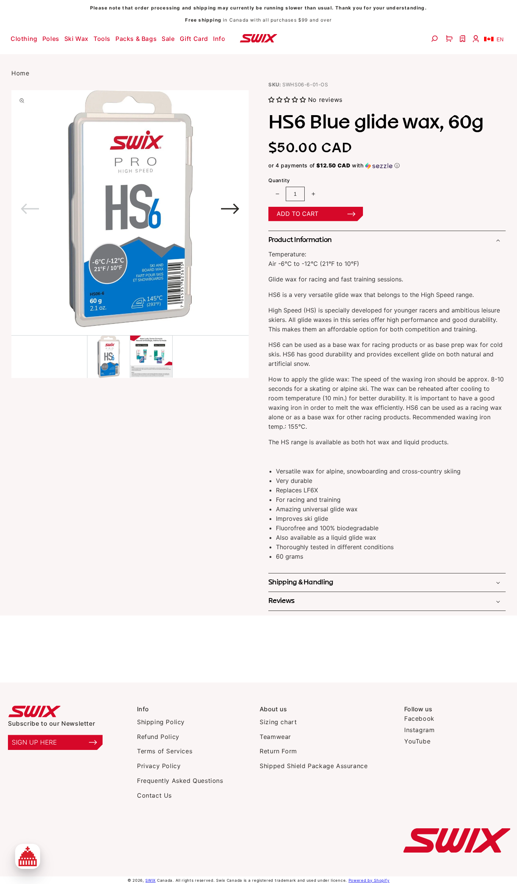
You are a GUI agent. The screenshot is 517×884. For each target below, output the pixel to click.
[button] (25, 38)
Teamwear (275, 736)
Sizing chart (278, 722)
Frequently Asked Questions (180, 780)
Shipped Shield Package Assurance (314, 766)
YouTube (417, 741)
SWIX (150, 880)
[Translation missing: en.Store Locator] (463, 38)
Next (179, 209)
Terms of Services (164, 751)
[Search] (435, 38)
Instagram (419, 730)
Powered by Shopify (369, 880)
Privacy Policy (159, 766)
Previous (80, 209)
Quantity (279, 180)
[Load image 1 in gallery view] (108, 357)
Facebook (419, 718)
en (500, 39)
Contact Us (154, 795)
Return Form (278, 751)
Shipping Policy (161, 722)
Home (20, 73)
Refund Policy (158, 736)
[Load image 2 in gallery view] (151, 357)
